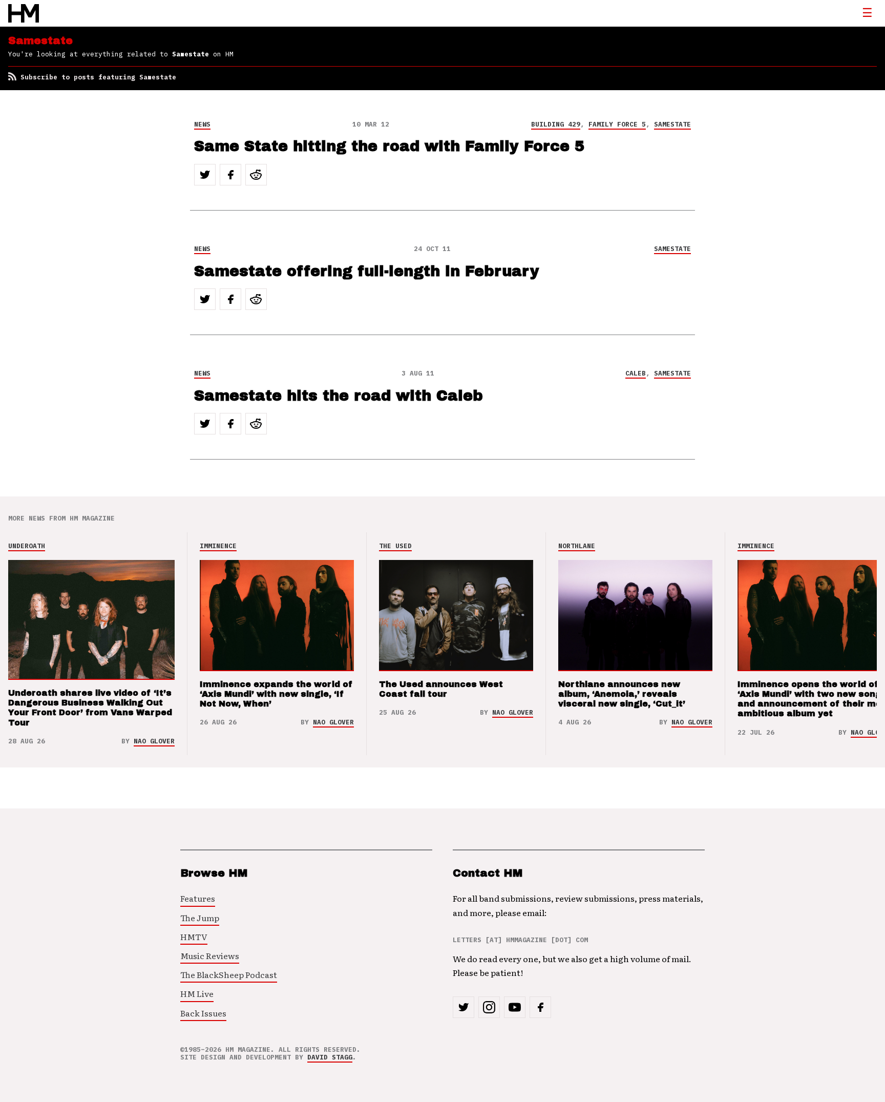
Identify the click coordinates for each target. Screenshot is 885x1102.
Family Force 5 (617, 124)
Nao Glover (154, 741)
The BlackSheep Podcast (228, 974)
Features (197, 898)
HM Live (197, 993)
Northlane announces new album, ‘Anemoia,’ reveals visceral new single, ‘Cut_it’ (621, 694)
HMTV (193, 936)
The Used (395, 546)
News (202, 124)
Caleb (635, 373)
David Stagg (329, 1057)
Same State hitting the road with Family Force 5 (389, 146)
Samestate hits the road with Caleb (338, 396)
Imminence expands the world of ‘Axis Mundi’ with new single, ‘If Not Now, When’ (276, 694)
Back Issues (203, 1013)
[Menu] (867, 13)
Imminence (218, 546)
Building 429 (555, 124)
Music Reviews (209, 955)
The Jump (199, 917)
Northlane (576, 546)
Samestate (672, 124)
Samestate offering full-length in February (366, 271)
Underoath (26, 546)
